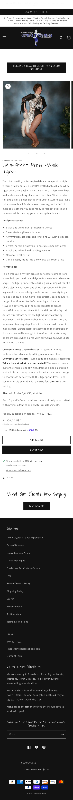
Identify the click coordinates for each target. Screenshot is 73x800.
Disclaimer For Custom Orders (23, 568)
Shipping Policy (15, 591)
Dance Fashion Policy (18, 552)
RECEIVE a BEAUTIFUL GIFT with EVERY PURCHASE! (36, 67)
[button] (4, 37)
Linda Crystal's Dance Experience (25, 537)
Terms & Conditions (17, 621)
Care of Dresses (15, 545)
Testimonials (36, 506)
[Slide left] (29, 153)
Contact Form (14, 655)
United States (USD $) (34, 769)
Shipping (6, 424)
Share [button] (9, 477)
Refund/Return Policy (18, 583)
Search (10, 598)
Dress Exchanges (16, 560)
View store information (18, 469)
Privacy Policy (14, 606)
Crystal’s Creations (39, 793)
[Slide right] (44, 153)
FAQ (9, 575)
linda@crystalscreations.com (23, 648)
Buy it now (36, 449)
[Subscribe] (62, 734)
